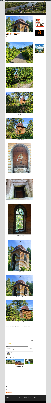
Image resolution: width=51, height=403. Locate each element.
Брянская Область (8, 33)
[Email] (44, 1)
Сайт (6, 389)
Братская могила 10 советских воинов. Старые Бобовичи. (28, 365)
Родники (17, 33)
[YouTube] (42, 1)
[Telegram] (43, 1)
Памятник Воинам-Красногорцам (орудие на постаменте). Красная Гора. (19, 367)
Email (7, 386)
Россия (19, 33)
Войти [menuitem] (1, 0)
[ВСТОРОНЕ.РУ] (25, 7)
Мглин (11, 33)
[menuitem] (0, 0)
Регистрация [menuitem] (4, 0)
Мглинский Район (14, 33)
